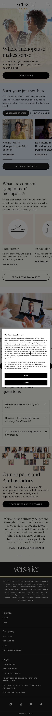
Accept (26, 382)
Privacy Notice (25, 353)
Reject (26, 375)
